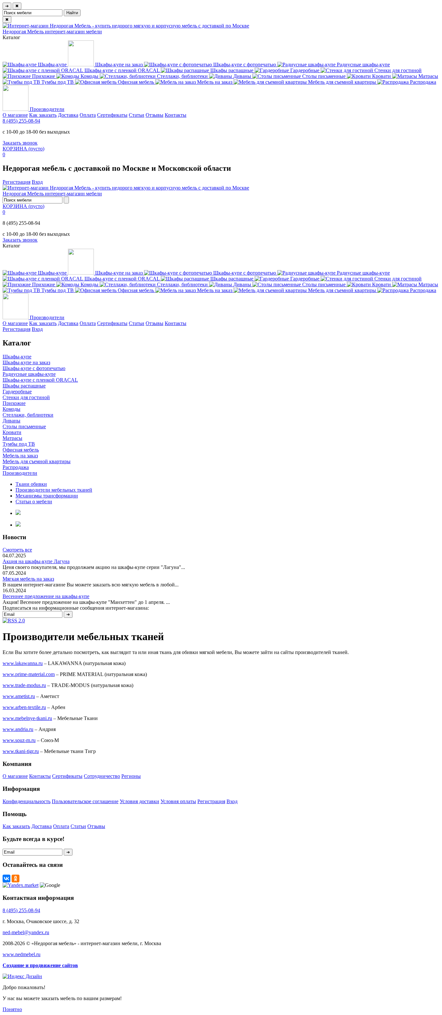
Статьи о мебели (34, 501)
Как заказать (43, 115)
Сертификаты (112, 115)
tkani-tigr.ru (21, 751)
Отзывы (154, 115)
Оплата (88, 115)
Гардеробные (17, 391)
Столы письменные (24, 426)
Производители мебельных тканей (54, 490)
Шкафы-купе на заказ (26, 362)
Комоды (11, 409)
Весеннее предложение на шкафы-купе (46, 596)
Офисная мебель (21, 450)
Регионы (131, 776)
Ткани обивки (31, 484)
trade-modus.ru (24, 685)
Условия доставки (139, 801)
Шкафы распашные (24, 385)
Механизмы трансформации (47, 495)
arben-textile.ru (24, 707)
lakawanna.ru (23, 663)
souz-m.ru (19, 740)
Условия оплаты (178, 801)
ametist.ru (19, 696)
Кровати (12, 432)
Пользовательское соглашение (85, 801)
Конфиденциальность (26, 801)
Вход (37, 182)
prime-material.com (29, 674)
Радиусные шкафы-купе (29, 374)
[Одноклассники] (15, 878)
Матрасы (12, 438)
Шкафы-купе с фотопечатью (34, 368)
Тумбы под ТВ (19, 444)
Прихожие (14, 403)
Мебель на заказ (20, 455)
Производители (20, 473)
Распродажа (16, 467)
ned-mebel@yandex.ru (26, 932)
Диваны (11, 420)
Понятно (12, 1009)
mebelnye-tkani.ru (27, 718)
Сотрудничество (102, 776)
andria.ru (18, 729)
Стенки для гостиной (26, 397)
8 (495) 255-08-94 (21, 121)
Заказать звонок (20, 143)
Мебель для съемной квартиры (37, 461)
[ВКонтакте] (6, 878)
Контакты (175, 115)
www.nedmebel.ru (21, 954)
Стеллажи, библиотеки (28, 415)
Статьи (136, 115)
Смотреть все (17, 549)
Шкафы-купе (17, 356)
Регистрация (16, 182)
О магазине (15, 115)
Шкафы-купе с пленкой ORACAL (40, 380)
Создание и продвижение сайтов (40, 965)
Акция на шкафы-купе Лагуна (36, 561)
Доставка (68, 115)
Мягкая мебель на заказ (28, 579)
